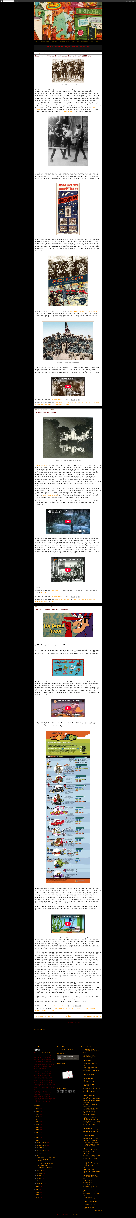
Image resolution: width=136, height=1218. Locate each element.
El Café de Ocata (89, 1181)
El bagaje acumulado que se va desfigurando (91, 1145)
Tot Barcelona (88, 1078)
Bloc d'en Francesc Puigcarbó (90, 1068)
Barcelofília (87, 1128)
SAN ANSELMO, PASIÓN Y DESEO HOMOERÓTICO (90, 1057)
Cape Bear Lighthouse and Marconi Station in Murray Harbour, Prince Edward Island (91, 1158)
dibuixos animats (41, 1010)
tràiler (44, 592)
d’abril (40, 1176)
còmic (68, 402)
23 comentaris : (58, 400)
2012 (37, 1189)
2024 (37, 1114)
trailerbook (59, 404)
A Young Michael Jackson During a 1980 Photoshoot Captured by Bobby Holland (91, 1098)
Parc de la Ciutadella (87, 599)
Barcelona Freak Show (45, 41)
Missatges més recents (44, 1016)
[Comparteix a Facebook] (78, 400)
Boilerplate (59, 402)
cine (75, 599)
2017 (37, 1132)
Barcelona (58, 599)
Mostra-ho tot (98, 1210)
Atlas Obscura (88, 1154)
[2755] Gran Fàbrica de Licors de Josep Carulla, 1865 (91, 1165)
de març (40, 1178)
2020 (37, 1124)
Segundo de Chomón (41, 465)
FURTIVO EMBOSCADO (89, 1076)
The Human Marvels (89, 1175)
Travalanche (87, 1060)
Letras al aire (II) (89, 1199)
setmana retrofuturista (44, 404)
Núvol (85, 1148)
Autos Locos (71, 1008)
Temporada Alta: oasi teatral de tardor (90, 1150)
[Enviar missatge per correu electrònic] (67, 400)
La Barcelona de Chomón (45, 413)
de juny (40, 1170)
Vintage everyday (89, 1096)
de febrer (41, 1181)
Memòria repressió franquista (89, 1117)
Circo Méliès (87, 1185)
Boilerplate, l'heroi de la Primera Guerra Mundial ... (46, 1159)
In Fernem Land (88, 1049)
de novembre (41, 1145)
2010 (37, 1195)
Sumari (92, 41)
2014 (37, 1140)
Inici (68, 1016)
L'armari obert (88, 1055)
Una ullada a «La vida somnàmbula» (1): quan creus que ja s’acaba (90, 1138)
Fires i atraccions (75, 41)
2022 (37, 1119)
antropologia (60, 1008)
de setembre (41, 1150)
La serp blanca (88, 1136)
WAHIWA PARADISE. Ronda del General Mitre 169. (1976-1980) (90, 1131)
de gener (40, 1183)
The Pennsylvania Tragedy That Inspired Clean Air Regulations (91, 1193)
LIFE (84, 1190)
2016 (37, 1135)
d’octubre (41, 1148)
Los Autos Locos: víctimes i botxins (51, 610)
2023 (37, 1116)
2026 (37, 1109)
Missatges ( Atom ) (74, 1022)
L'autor (97, 41)
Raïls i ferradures (90, 1201)
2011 (37, 1192)
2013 (37, 1187)
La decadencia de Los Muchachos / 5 (90, 1187)
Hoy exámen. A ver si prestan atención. (90, 1080)
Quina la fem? (88, 1162)
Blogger (76, 1214)
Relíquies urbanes (84, 41)
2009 (37, 1197)
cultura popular (78, 402)
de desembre (41, 1142)
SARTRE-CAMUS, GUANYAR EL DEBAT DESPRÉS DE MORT (91, 1071)
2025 (37, 1111)
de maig (40, 1173)
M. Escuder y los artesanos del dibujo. (90, 1203)
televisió (53, 1010)
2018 (37, 1130)
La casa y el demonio (90, 1104)
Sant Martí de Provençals (64, 41)
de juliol (41, 1155)
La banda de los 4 (89, 1207)
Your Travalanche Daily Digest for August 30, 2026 (90, 1063)
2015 (37, 1137)
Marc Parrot (55, 591)
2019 (37, 1127)
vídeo (68, 404)
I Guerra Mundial (92, 402)
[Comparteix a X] (76, 400)
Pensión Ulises (88, 1074)
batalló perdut (69, 111)
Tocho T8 (86, 1103)
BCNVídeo (67, 599)
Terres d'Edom (54, 41)
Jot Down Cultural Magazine (89, 1085)
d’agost (40, 1153)
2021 (37, 1122)
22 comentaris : (58, 597)
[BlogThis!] (74, 400)
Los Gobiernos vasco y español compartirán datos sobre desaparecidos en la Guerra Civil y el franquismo (91, 1123)
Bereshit (36, 41)
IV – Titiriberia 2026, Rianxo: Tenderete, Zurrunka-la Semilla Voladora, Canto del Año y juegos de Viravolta (91, 1111)
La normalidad (87, 1182)
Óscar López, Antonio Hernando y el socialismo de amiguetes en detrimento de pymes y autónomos (91, 1090)
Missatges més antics (92, 1016)
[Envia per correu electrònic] (72, 400)
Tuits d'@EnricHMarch (65, 1049)
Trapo (84, 1208)
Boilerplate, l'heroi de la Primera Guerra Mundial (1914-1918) (64, 56)
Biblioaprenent (88, 1170)
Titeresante (87, 1107)
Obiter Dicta (87, 1197)
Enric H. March (47, 1052)
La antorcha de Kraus (90, 1143)
